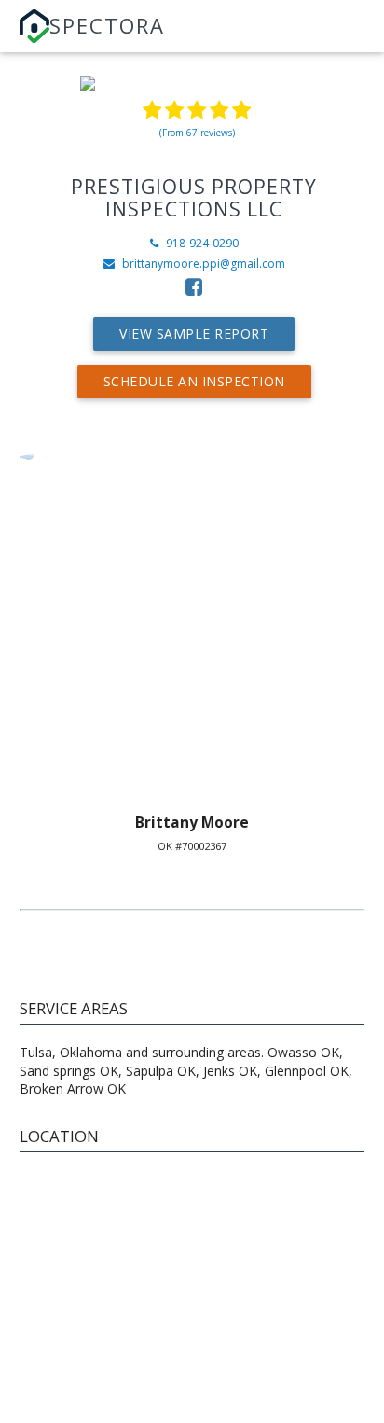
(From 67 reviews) (197, 132)
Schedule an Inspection (194, 381)
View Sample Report (193, 333)
